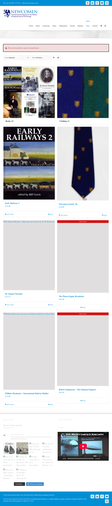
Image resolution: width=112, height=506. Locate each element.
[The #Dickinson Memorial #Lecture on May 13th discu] (22, 448)
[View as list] (58, 57)
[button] (105, 25)
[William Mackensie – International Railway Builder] (29, 351)
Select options (64, 215)
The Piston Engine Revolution (71, 296)
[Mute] (102, 458)
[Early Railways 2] (29, 163)
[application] (83, 446)
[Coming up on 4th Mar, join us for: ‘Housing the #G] (22, 474)
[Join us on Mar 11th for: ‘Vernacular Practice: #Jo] (9, 474)
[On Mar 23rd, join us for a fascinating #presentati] (35, 461)
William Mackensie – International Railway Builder (27, 393)
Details (51, 214)
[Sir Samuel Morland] (29, 255)
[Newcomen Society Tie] (83, 163)
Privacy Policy (29, 495)
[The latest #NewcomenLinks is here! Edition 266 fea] (9, 448)
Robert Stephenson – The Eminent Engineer (77, 389)
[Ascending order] (28, 57)
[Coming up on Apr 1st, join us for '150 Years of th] (22, 461)
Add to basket (10, 214)
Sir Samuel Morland (13, 293)
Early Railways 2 (12, 203)
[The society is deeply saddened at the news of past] (48, 448)
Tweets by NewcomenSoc (12, 425)
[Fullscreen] (106, 458)
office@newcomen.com (30, 3)
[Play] (60, 458)
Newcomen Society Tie (68, 204)
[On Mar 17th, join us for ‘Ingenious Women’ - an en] (48, 461)
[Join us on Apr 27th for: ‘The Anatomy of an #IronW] (35, 448)
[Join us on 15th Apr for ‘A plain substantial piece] (9, 461)
